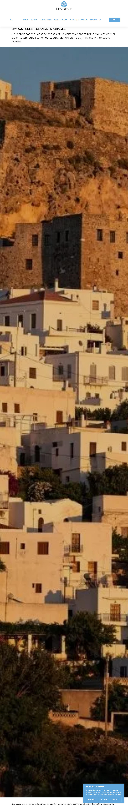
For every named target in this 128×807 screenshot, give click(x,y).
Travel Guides (60, 20)
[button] (11, 19)
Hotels (34, 20)
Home (25, 20)
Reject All (104, 799)
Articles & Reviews (79, 20)
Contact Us (95, 20)
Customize (91, 799)
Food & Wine (46, 20)
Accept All (116, 799)
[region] (103, 793)
